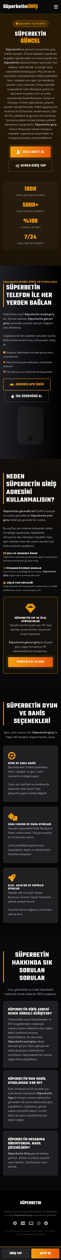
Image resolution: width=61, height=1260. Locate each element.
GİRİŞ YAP (16, 1253)
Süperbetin (20, 7)
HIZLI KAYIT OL (33, 152)
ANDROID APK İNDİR (30, 384)
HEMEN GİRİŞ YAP (33, 165)
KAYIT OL (45, 1253)
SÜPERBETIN (30, 1203)
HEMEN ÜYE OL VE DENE (30, 662)
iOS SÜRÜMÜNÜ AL (29, 396)
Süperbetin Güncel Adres (34, 1234)
